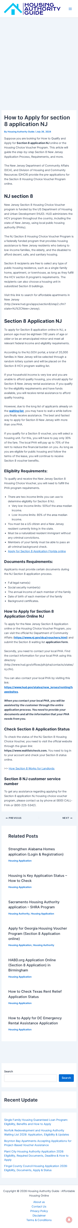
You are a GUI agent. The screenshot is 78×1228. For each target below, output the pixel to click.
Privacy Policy (39, 1211)
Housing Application (20, 860)
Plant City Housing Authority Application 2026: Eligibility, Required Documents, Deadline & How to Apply (36, 1155)
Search (8, 1071)
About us (39, 1202)
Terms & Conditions (39, 1220)
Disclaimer (39, 1215)
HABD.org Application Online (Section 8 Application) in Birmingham (32, 965)
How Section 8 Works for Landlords (32, 768)
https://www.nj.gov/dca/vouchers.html (40, 637)
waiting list (16, 411)
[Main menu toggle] (70, 9)
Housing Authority (19, 913)
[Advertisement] (39, 58)
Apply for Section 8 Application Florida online (37, 551)
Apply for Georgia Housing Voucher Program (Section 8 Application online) (37, 933)
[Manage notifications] (69, 1220)
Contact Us (39, 1206)
